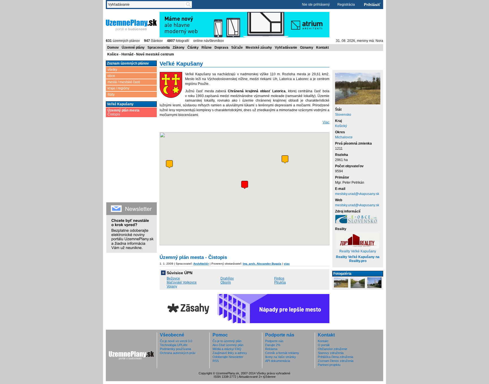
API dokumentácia (277, 360)
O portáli (323, 345)
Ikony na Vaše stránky (280, 357)
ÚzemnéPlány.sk (119, 14)
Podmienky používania (175, 349)
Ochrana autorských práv (178, 353)
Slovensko (343, 115)
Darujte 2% (272, 345)
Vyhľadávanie (286, 48)
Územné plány (133, 48)
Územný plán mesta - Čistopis (193, 257)
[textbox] (147, 4)
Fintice (279, 278)
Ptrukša (280, 282)
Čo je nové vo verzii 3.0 (176, 341)
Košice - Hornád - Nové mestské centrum (140, 54)
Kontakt (322, 48)
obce (111, 76)
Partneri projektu (329, 364)
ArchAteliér (201, 263)
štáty (111, 94)
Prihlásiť (372, 4)
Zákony (179, 48)
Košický (341, 126)
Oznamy (306, 48)
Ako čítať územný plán (228, 345)
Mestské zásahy (259, 48)
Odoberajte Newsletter (228, 357)
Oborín (225, 282)
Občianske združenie (332, 349)
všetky (112, 70)
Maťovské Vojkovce (182, 282)
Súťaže (237, 48)
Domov (113, 48)
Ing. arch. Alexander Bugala (262, 263)
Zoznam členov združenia (335, 360)
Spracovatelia (158, 48)
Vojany (172, 286)
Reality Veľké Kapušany (357, 251)
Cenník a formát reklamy (282, 353)
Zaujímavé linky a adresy (230, 353)
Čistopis (124, 112)
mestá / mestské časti (124, 82)
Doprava (221, 48)
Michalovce (344, 137)
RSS (216, 360)
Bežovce (173, 278)
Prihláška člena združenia (335, 357)
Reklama (271, 349)
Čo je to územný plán (227, 341)
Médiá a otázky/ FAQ (227, 349)
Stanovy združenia (331, 353)
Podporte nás (274, 341)
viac (287, 263)
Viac (326, 122)
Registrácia (346, 5)
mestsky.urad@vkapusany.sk (357, 194)
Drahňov (227, 278)
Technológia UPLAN (173, 345)
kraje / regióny (118, 88)
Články (193, 48)
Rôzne (206, 48)
